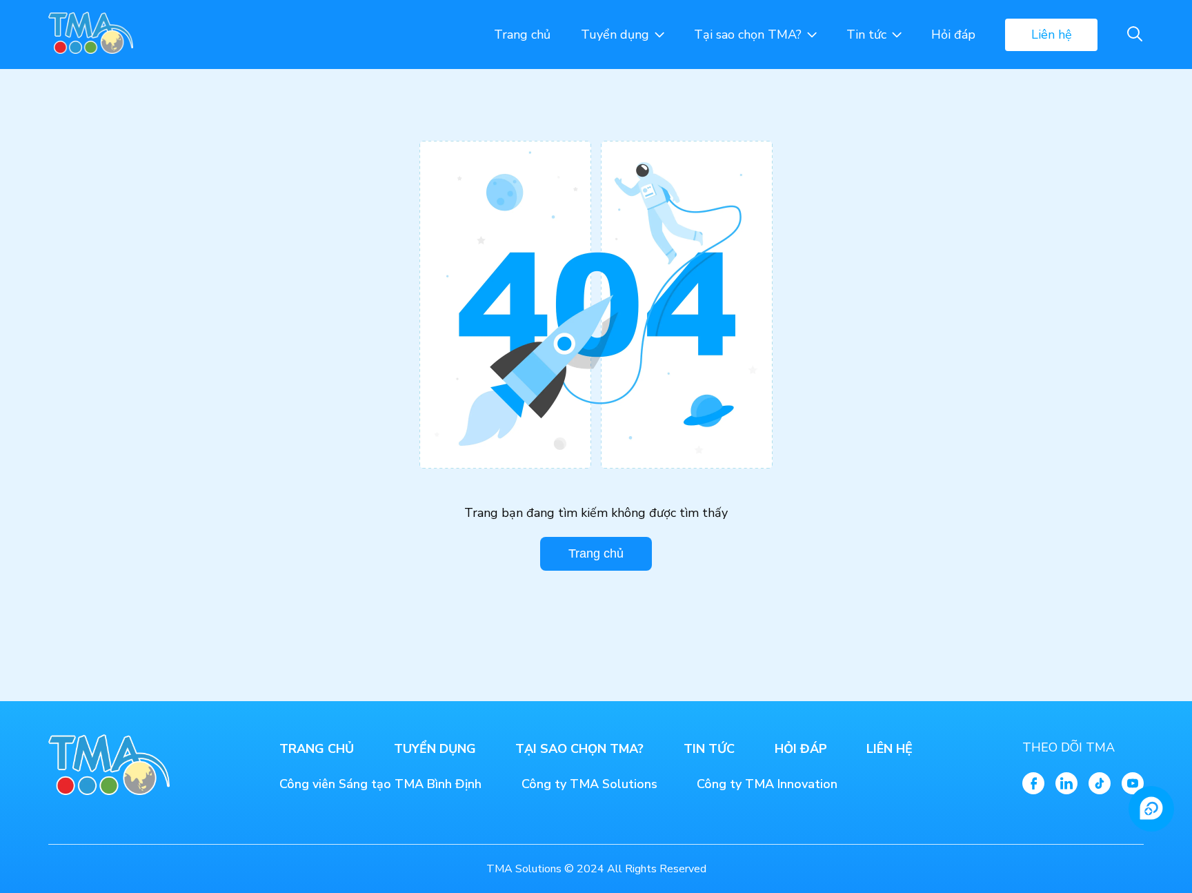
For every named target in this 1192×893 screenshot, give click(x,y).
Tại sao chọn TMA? (748, 34)
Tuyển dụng (615, 34)
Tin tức (866, 34)
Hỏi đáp (953, 34)
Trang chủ (522, 34)
